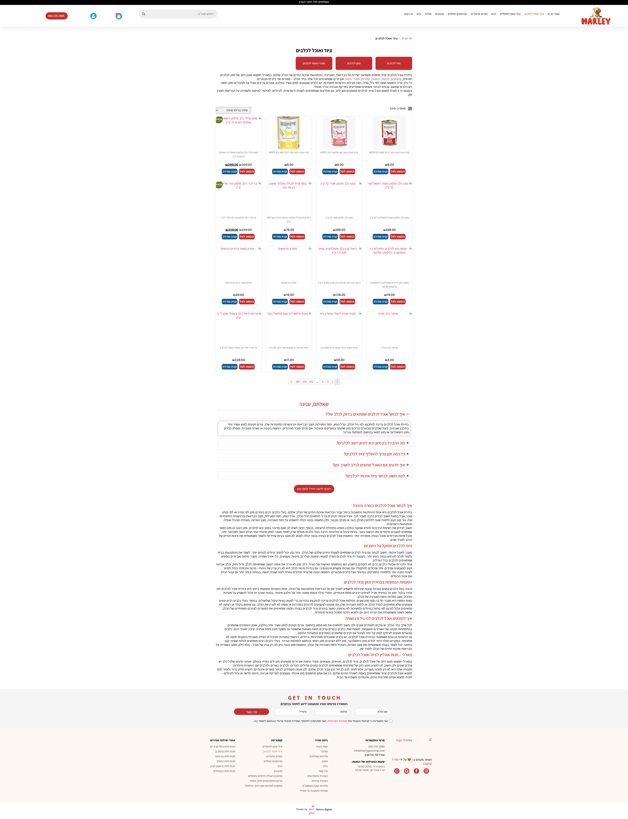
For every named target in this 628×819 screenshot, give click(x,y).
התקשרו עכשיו (314, 807)
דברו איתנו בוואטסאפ (314, 797)
